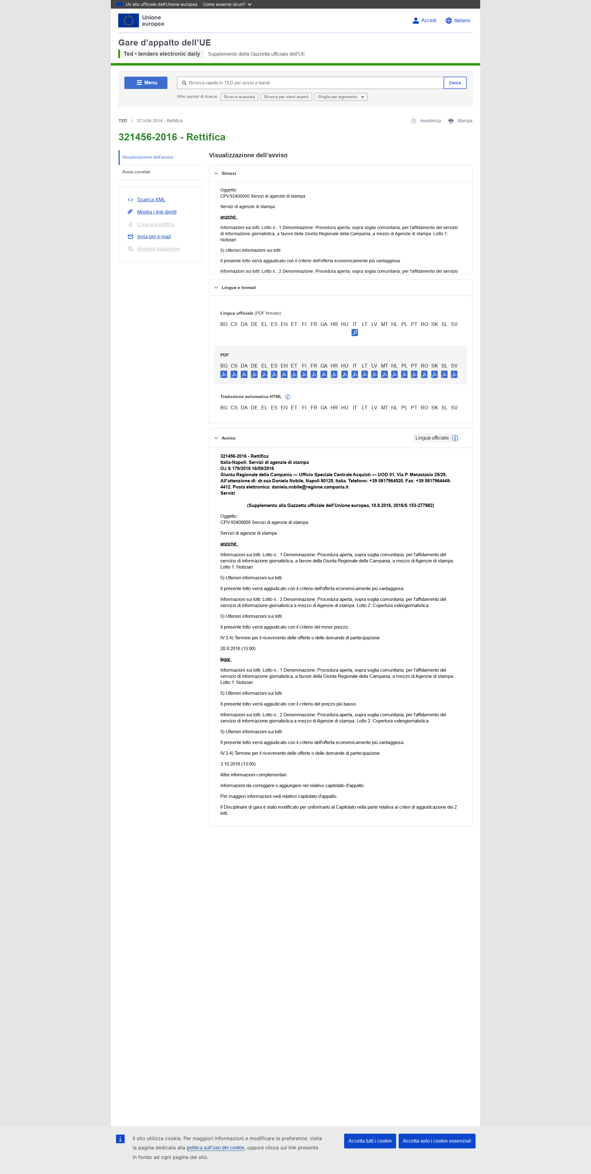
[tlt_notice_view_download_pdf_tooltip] (223, 374)
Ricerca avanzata (239, 96)
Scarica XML (151, 199)
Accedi (428, 20)
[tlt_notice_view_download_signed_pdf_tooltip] (355, 332)
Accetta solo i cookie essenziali (437, 1141)
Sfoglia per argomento (338, 96)
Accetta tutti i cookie (370, 1141)
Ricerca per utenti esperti (286, 96)
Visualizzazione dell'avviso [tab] (147, 157)
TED (123, 120)
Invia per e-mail (154, 236)
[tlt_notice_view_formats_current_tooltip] (455, 438)
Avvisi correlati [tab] (136, 171)
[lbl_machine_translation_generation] (288, 397)
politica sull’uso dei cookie (215, 1147)
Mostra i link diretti (157, 212)
